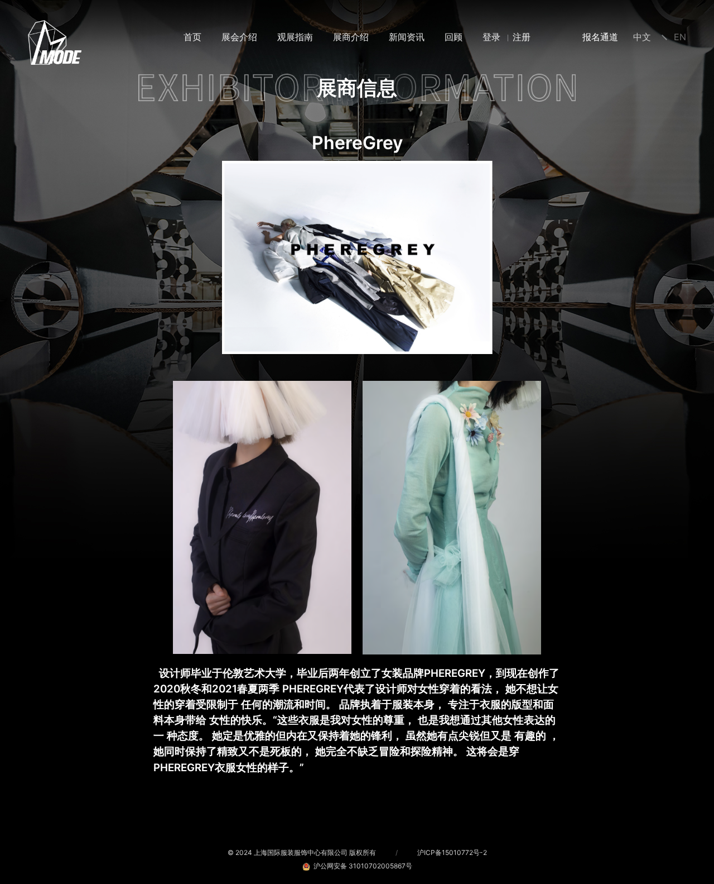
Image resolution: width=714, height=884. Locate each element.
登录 (491, 36)
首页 (192, 36)
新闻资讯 (406, 36)
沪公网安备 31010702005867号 (361, 866)
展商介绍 (351, 36)
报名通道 (600, 36)
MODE (54, 42)
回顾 (453, 36)
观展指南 (295, 36)
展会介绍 (239, 36)
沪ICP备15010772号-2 (452, 852)
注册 (521, 36)
